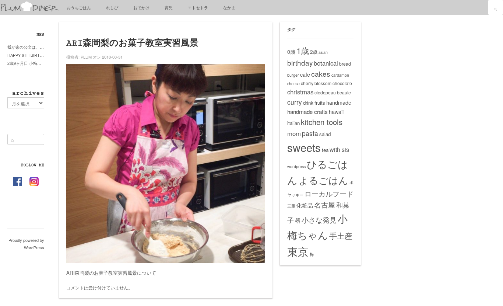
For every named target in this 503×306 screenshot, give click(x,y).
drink (308, 102)
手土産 (340, 235)
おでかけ (141, 7)
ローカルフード (329, 193)
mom (294, 133)
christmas (300, 91)
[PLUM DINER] (29, 10)
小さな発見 (319, 220)
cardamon (340, 75)
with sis (339, 149)
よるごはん (323, 180)
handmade (338, 102)
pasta (310, 133)
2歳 (313, 51)
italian (293, 122)
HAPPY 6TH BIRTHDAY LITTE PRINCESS (25, 55)
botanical (326, 63)
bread (345, 63)
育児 (169, 7)
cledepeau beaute (332, 92)
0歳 (291, 51)
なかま (229, 7)
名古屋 (324, 204)
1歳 (302, 50)
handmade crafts (307, 111)
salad (325, 134)
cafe (305, 74)
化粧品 (304, 205)
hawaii (336, 111)
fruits (319, 102)
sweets (304, 147)
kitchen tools (321, 122)
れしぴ (112, 7)
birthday (300, 62)
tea (325, 149)
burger (293, 75)
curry (294, 102)
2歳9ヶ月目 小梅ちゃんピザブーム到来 (25, 63)
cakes (320, 74)
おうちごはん (79, 7)
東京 (298, 251)
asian (323, 52)
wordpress (296, 166)
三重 (291, 206)
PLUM (86, 57)
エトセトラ (198, 7)
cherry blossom (316, 83)
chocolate (342, 83)
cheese (293, 83)
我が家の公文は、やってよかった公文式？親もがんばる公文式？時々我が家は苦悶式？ (25, 47)
